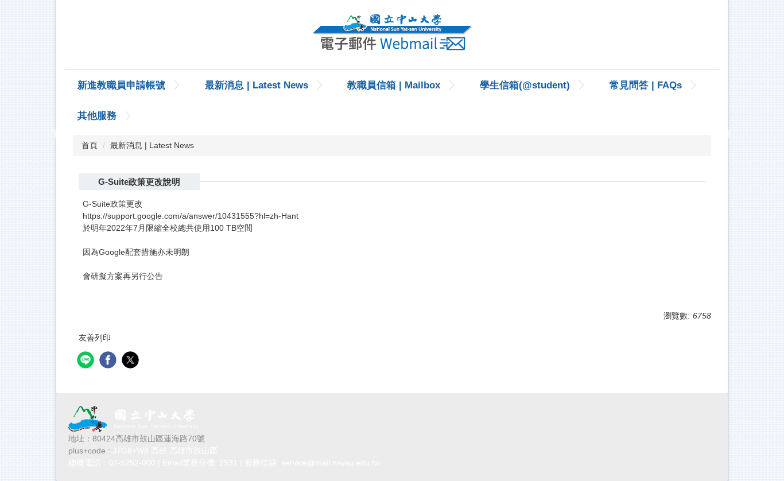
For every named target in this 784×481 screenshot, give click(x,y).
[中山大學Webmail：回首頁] (392, 34)
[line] (87, 361)
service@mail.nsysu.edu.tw (330, 462)
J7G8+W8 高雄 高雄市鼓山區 (165, 450)
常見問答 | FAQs (646, 85)
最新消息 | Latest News (256, 85)
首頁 (89, 145)
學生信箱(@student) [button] (525, 85)
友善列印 (95, 337)
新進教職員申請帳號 (121, 85)
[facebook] (109, 361)
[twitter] (132, 361)
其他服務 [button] (97, 115)
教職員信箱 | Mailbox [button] (393, 85)
